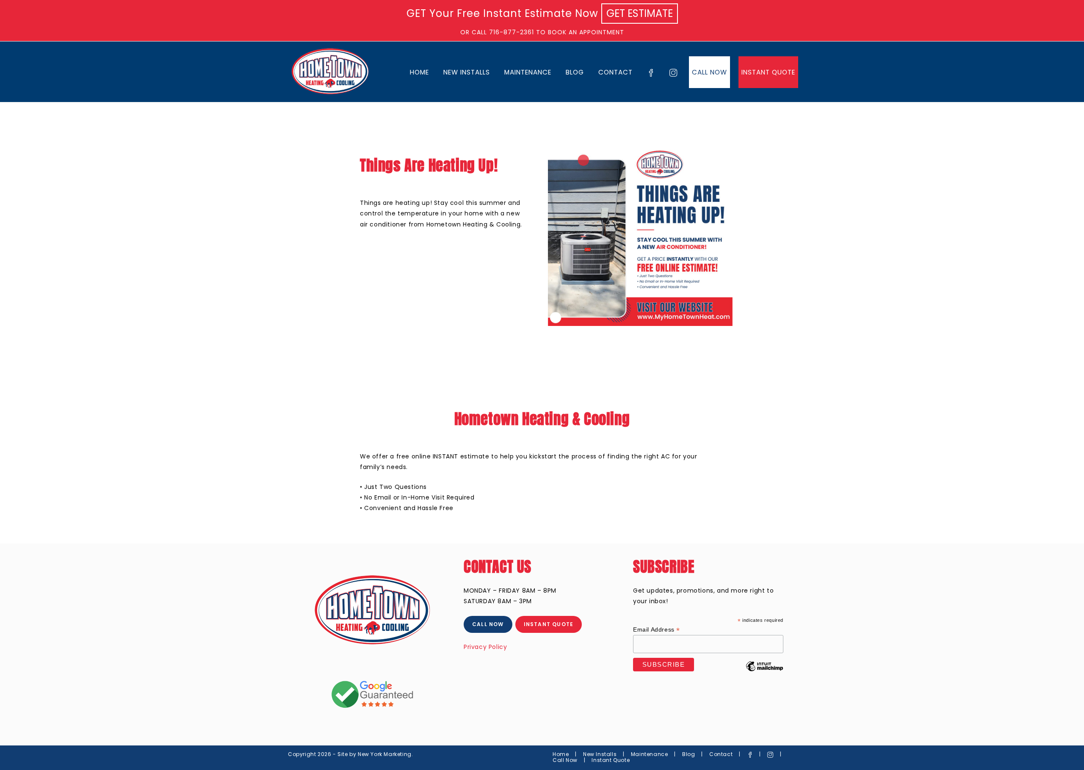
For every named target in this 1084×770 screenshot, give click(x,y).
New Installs (600, 754)
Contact (721, 754)
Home (561, 754)
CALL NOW (488, 624)
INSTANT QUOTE (549, 624)
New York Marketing (385, 754)
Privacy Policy (485, 647)
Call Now (565, 760)
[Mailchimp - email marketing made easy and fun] (764, 672)
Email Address (656, 630)
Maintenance (649, 754)
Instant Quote (611, 760)
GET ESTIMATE (639, 13)
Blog (688, 754)
